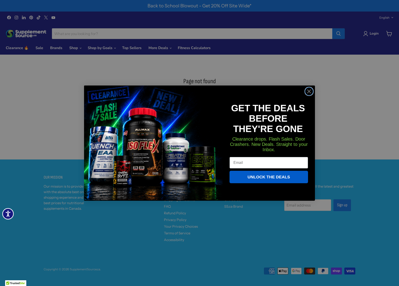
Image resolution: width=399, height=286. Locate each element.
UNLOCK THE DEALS (269, 177)
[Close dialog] (309, 91)
